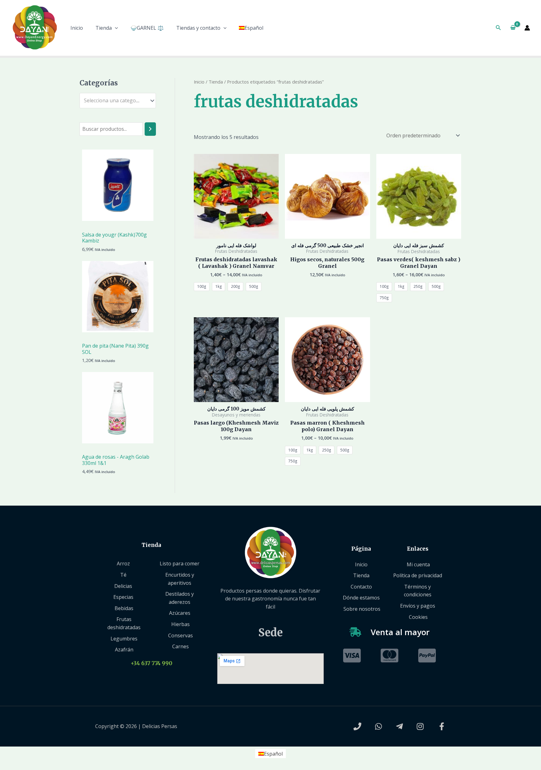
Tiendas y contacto (198, 27)
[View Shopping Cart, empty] (513, 28)
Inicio (76, 27)
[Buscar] (150, 129)
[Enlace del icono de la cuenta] (527, 28)
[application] (115, 27)
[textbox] (115, 100)
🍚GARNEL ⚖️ (147, 27)
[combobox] (118, 100)
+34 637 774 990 (151, 663)
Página (361, 548)
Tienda (103, 27)
